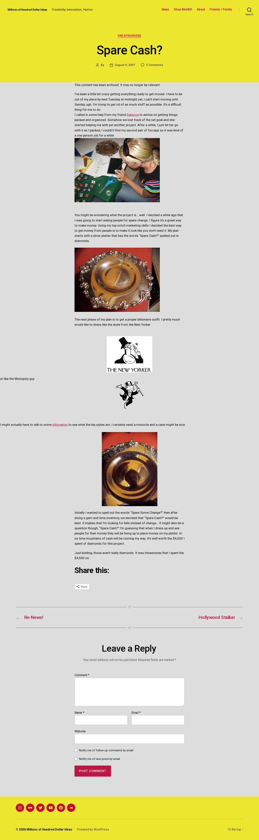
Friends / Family (221, 9)
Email (136, 712)
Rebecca (133, 115)
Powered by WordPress (93, 829)
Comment (82, 675)
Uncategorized (129, 35)
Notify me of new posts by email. (99, 759)
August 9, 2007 (125, 65)
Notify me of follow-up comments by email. (106, 750)
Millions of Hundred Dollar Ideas (27, 9)
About (201, 9)
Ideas (165, 9)
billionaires (60, 425)
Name (79, 712)
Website (80, 731)
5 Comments (154, 65)
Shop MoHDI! (183, 9)
